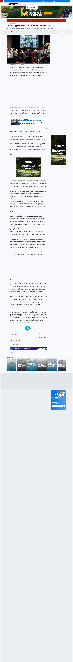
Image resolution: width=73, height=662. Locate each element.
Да (28, 7)
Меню (1, 1)
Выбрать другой (32, 7)
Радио (52, 3)
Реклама (57, 3)
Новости (13, 20)
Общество (28, 1)
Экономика (33, 1)
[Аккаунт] (71, 1)
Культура (13, 344)
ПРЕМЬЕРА (17, 344)
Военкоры (23, 20)
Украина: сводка (28, 20)
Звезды (42, 1)
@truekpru (15, 334)
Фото (7, 1)
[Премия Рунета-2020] (22, 4)
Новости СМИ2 (12, 352)
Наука (59, 1)
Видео (10, 1)
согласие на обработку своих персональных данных (57, 408)
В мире (38, 1)
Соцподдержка (54, 1)
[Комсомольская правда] (12, 4)
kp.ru (13, 31)
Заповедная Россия (46, 20)
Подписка (63, 3)
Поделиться (63, 31)
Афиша (58, 20)
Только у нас (18, 20)
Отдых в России (39, 20)
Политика (22, 1)
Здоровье (47, 1)
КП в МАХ (33, 20)
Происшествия (53, 20)
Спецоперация (16, 1)
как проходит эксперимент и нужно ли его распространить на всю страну (32, 122)
